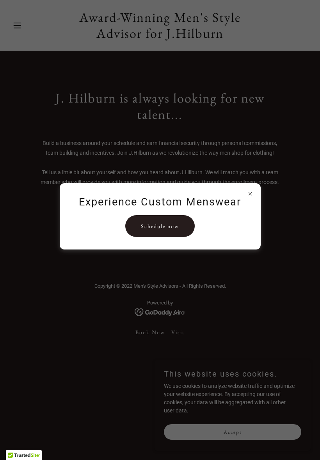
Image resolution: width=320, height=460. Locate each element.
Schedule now (160, 226)
